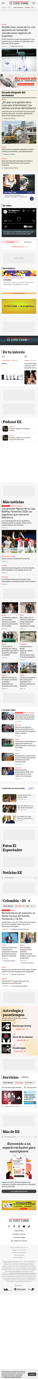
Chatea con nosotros (20, 1241)
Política (4, 99)
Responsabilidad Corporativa (19, 1247)
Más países (23, 644)
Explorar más (20, 1029)
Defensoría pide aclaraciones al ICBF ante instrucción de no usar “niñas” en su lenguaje (24, 773)
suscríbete (16, 284)
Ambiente (18, 725)
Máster (4, 364)
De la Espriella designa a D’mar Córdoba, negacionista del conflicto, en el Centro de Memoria (28, 953)
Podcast (11, 436)
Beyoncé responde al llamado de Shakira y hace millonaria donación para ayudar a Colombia (17, 163)
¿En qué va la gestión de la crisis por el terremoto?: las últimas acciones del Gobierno (19, 105)
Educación (18, 768)
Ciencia (4, 24)
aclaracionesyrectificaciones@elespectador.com (23, 1273)
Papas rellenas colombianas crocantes (16, 559)
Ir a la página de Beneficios (19, 1191)
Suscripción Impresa (19, 1234)
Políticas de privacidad (19, 1252)
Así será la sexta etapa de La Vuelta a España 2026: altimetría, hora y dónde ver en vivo (18, 569)
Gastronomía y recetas (8, 556)
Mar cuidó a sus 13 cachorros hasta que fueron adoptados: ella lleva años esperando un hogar (27, 622)
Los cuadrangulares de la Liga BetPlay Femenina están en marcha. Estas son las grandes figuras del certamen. (17, 523)
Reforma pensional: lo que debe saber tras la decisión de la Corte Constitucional (25, 717)
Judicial (13, 910)
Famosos (4, 159)
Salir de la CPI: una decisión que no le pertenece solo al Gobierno (15, 982)
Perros (22, 615)
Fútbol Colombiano (17, 506)
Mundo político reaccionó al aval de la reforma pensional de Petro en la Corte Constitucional (25, 759)
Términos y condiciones (19, 1250)
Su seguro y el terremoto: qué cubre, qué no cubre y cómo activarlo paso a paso (18, 233)
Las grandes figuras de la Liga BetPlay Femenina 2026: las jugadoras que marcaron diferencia (18, 513)
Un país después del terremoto (13, 94)
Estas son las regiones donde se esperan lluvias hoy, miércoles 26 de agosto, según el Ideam (25, 730)
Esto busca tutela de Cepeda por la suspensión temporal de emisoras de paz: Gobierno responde (9, 952)
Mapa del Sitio (19, 1231)
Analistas (4, 979)
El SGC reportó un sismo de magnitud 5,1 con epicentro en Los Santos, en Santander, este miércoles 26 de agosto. (18, 41)
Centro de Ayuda (19, 1255)
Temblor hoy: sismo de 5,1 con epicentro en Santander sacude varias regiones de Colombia (18, 32)
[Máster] (12, 377)
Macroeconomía (29, 713)
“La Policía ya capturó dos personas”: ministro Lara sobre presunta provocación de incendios (10, 622)
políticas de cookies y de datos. (13, 1377)
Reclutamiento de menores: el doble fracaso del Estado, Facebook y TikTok (18, 915)
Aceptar (32, 1374)
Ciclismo (4, 566)
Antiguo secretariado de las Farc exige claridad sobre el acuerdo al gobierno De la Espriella (19, 971)
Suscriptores (19, 713)
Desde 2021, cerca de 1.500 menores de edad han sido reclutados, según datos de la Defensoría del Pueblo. (18, 924)
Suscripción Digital (19, 1237)
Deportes (12, 427)
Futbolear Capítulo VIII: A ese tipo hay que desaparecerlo (19, 438)
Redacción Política (9, 961)
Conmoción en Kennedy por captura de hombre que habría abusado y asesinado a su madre (10, 651)
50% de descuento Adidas (11, 1088)
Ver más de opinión (18, 247)
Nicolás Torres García (18, 974)
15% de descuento (31, 1088)
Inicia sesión (7, 284)
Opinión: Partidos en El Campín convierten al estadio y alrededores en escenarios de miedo (9, 682)
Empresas (5, 577)
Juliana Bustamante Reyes (19, 986)
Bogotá (4, 644)
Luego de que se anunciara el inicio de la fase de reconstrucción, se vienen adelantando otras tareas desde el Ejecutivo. (18, 114)
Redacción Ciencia (17, 46)
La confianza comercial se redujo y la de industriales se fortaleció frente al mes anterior (19, 580)
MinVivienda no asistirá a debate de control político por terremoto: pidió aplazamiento (18, 150)
